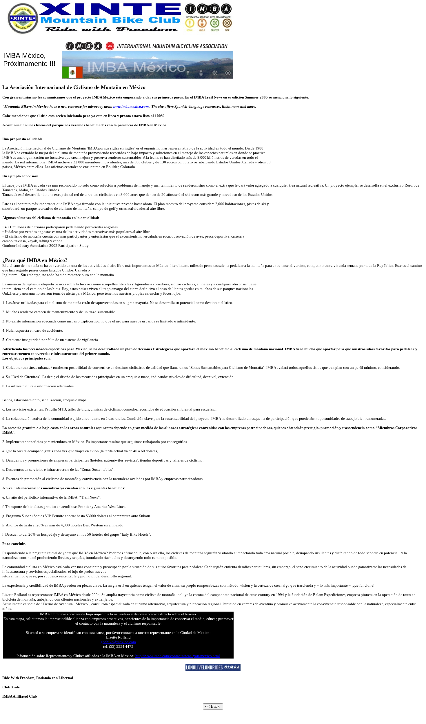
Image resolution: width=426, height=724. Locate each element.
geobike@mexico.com (118, 642)
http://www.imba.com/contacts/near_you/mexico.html (177, 656)
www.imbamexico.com (131, 106)
